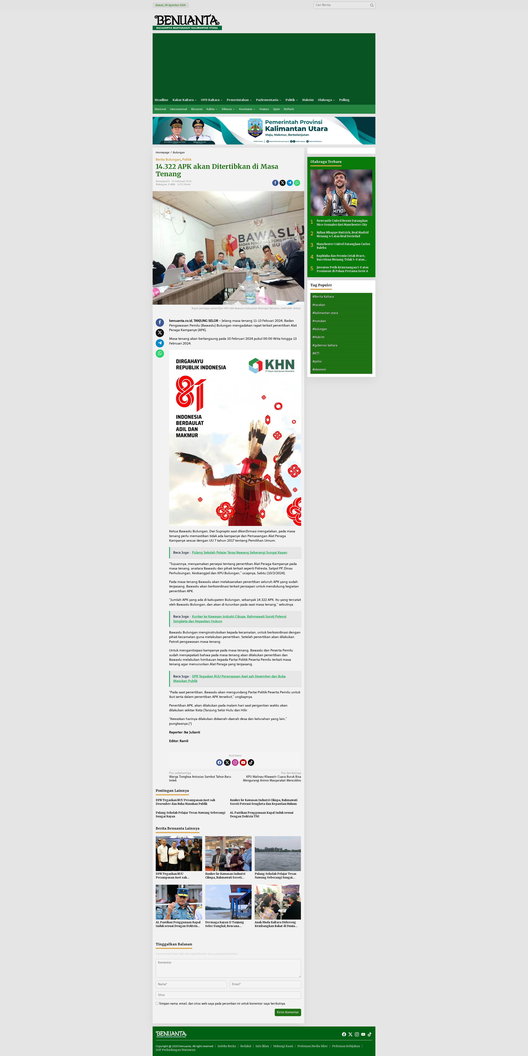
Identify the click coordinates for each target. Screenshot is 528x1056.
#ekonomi (319, 369)
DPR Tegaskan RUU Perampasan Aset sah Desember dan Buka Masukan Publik (185, 802)
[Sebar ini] (275, 183)
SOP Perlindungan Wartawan (175, 1050)
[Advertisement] (264, 64)
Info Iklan (262, 1046)
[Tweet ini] (282, 183)
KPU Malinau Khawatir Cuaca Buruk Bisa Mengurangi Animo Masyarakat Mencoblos (272, 776)
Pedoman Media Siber (312, 1046)
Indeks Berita (227, 1046)
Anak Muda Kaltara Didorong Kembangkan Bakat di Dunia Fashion (275, 924)
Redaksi (245, 1046)
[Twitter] (227, 762)
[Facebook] (219, 762)
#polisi (317, 361)
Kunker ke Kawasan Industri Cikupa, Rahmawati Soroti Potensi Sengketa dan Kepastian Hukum (263, 802)
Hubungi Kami (283, 1046)
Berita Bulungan (168, 159)
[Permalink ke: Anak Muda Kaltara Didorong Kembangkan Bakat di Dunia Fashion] (278, 901)
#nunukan (319, 321)
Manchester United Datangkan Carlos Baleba (343, 246)
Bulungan (161, 184)
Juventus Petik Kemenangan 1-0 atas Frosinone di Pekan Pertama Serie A (343, 269)
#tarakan (318, 305)
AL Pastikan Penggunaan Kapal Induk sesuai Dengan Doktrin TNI (261, 814)
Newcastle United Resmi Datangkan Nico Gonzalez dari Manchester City (342, 222)
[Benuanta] (187, 21)
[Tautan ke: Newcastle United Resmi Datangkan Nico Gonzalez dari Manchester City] (341, 192)
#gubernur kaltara (324, 345)
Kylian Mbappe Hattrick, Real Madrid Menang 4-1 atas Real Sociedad (343, 234)
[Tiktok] (251, 762)
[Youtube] (243, 762)
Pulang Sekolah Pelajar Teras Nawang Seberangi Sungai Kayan (190, 814)
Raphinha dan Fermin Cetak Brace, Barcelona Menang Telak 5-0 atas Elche (341, 257)
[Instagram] (235, 762)
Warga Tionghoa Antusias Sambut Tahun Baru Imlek (200, 776)
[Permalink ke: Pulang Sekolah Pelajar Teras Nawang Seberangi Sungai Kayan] (278, 853)
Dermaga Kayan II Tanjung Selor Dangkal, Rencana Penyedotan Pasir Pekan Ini (225, 924)
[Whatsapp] (297, 183)
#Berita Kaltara (323, 296)
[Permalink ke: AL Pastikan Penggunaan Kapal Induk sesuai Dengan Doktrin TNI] (179, 901)
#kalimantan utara (325, 313)
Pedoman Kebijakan (346, 1046)
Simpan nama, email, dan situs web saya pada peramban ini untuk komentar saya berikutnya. (222, 1003)
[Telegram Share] (290, 183)
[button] (371, 5)
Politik (186, 159)
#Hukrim (318, 337)
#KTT (315, 353)
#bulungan (319, 329)
